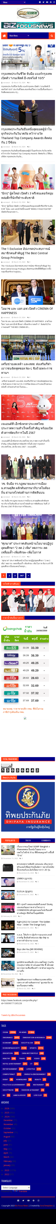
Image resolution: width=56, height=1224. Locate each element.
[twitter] (43, 2)
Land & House (19, 1095)
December (8, 1120)
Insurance (8, 1038)
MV (4, 1095)
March (7, 1157)
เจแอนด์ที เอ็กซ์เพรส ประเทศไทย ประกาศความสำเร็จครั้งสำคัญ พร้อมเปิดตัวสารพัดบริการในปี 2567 (27, 428)
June (6, 1145)
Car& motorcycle (30, 1053)
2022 (7, 1174)
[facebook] (40, 2)
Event (5, 1080)
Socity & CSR (27, 1043)
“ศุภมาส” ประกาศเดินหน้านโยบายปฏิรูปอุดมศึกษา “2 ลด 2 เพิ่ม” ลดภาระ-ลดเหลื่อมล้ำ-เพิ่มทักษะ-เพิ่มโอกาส (27, 548)
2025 (7, 1112)
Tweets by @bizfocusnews (13, 1015)
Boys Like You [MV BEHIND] (30, 949)
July (5, 1140)
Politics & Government (14, 1085)
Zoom (5, 1032)
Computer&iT (9, 1074)
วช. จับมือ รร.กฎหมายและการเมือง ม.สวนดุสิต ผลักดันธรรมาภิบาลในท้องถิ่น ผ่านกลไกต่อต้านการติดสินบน (25, 488)
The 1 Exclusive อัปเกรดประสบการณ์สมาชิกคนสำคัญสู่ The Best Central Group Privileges (25, 253)
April (6, 1153)
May (6, 1149)
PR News (22, 1032)
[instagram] (54, 2)
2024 (7, 1116)
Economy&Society (11, 1048)
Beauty (38, 1080)
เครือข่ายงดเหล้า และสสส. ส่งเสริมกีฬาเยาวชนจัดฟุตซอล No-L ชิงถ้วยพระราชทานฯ (26, 368)
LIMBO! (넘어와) (24, 878)
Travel (22, 1059)
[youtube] (47, 2)
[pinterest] (50, 2)
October (7, 1128)
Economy (7, 1043)
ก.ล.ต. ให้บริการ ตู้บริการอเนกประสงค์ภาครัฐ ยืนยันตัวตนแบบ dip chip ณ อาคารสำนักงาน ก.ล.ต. (34, 938)
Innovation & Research (34, 1038)
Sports (33, 1048)
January (7, 1165)
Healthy (6, 1059)
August (7, 1136)
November (9, 1124)
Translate (23, 1191)
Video (37, 1059)
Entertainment (10, 1069)
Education (8, 1053)
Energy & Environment (35, 1074)
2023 (7, 1170)
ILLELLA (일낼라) (25, 891)
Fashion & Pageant (30, 1090)
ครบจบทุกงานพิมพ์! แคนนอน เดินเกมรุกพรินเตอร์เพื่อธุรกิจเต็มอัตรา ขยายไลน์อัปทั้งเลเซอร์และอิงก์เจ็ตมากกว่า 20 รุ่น (35, 867)
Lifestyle (30, 1069)
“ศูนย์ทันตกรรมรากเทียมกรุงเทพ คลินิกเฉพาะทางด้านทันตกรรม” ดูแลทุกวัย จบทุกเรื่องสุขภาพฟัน (35, 982)
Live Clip (38, 1095)
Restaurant (38, 1085)
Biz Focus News (21, 1206)
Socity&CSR (8, 1090)
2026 (7, 1108)
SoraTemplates (46, 1206)
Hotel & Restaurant (12, 1064)
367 (22, 575)
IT (31, 1064)
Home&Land (21, 1080)
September (9, 1132)
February (8, 1161)
